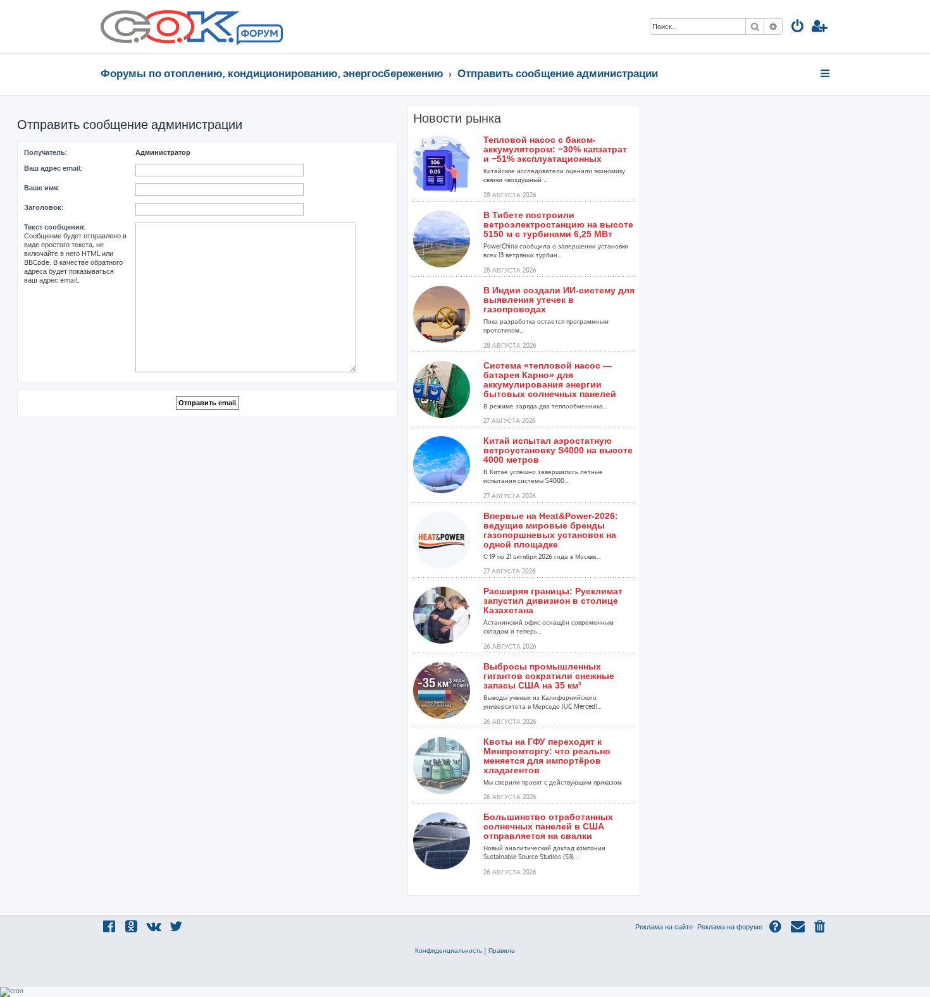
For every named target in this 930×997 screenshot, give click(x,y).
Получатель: (45, 152)
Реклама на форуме (729, 926)
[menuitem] (798, 27)
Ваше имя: (41, 187)
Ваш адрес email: (53, 168)
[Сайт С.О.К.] (192, 26)
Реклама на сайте (664, 926)
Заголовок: (43, 207)
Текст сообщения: (54, 227)
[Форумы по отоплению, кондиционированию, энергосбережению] (259, 35)
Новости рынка (457, 118)
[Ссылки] (826, 73)
